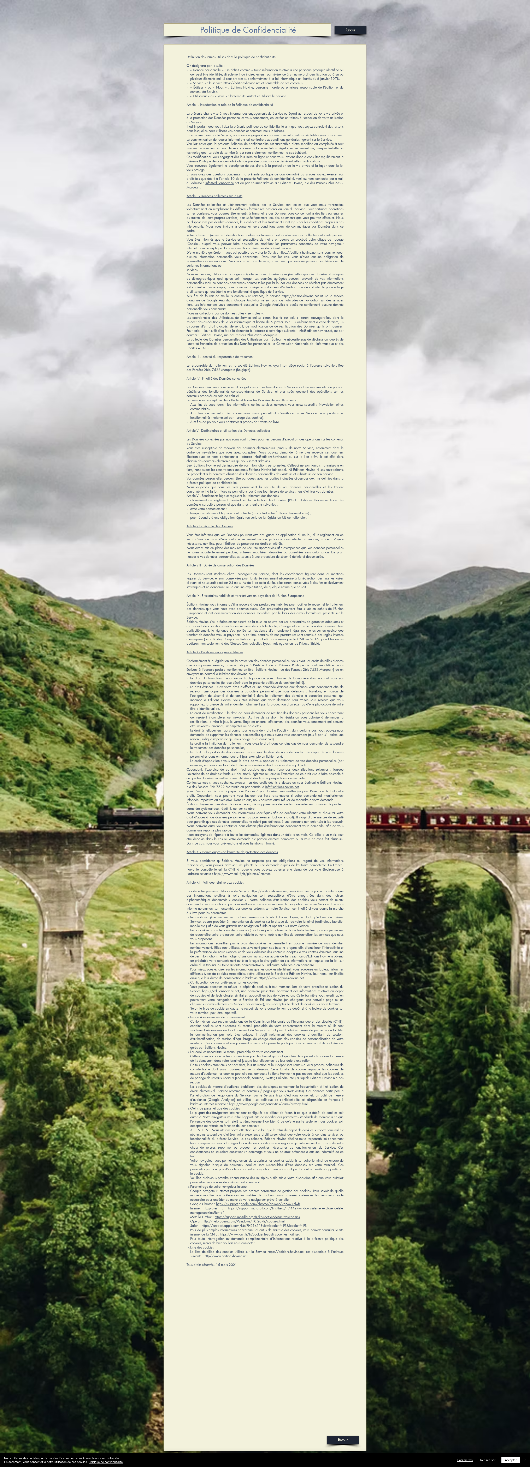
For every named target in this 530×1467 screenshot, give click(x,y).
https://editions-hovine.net (241, 83)
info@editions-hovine (219, 183)
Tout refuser (487, 1460)
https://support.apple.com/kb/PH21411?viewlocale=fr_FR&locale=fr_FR (254, 1225)
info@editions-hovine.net (236, 674)
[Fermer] (525, 1460)
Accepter (511, 1460)
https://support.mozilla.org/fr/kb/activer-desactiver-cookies (257, 1217)
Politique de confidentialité (106, 1462)
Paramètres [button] (465, 1460)
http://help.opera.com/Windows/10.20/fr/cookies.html (244, 1221)
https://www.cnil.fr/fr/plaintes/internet (242, 874)
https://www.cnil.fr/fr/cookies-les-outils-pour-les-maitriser (259, 1234)
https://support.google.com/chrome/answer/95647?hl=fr (258, 1204)
